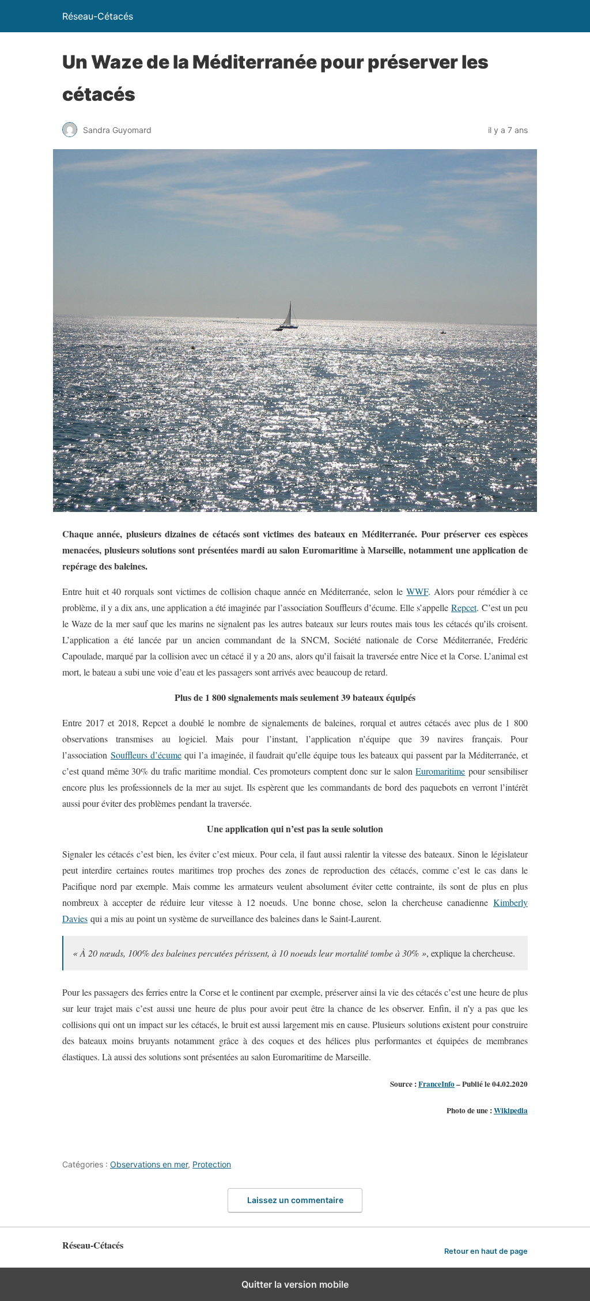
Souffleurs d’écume (146, 755)
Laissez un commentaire (295, 1200)
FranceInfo (436, 1084)
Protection (211, 1164)
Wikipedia (511, 1110)
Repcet (463, 607)
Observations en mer (149, 1164)
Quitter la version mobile (295, 1284)
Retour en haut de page (486, 1251)
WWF (417, 591)
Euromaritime (440, 771)
